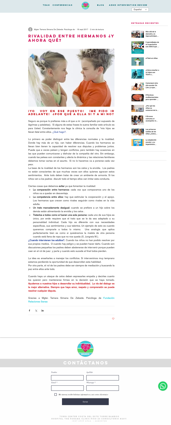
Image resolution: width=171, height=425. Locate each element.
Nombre (54, 372)
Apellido (89, 372)
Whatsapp (90, 382)
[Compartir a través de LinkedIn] (42, 310)
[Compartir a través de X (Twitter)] (36, 310)
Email (53, 382)
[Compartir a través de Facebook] (29, 310)
